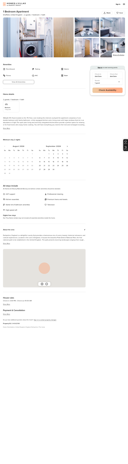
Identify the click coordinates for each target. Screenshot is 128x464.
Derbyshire (34, 327)
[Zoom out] (46, 283)
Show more (6, 128)
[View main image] (38, 37)
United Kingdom (20, 327)
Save (121, 13)
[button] (49, 154)
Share (108, 13)
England (28, 327)
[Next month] (67, 146)
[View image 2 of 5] (87, 27)
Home (5, 327)
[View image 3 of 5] (112, 27)
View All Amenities (18, 82)
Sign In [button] (118, 4)
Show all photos (118, 55)
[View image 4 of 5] (87, 47)
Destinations (11, 327)
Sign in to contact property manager (45, 320)
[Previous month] (4, 146)
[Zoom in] (42, 283)
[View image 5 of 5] (112, 47)
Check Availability (107, 90)
